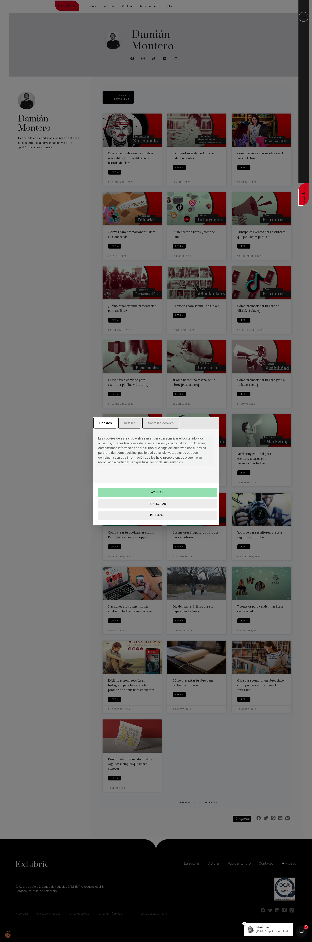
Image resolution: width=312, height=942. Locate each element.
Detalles (130, 423)
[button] (268, 929)
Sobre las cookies (161, 423)
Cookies (105, 423)
